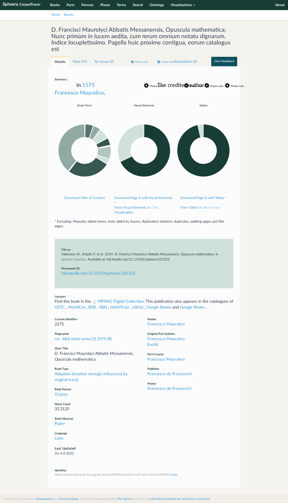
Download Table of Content (84, 198)
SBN (103, 307)
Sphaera (21, 4)
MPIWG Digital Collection (120, 302)
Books (69, 14)
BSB (92, 307)
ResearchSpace (69, 499)
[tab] (80, 61)
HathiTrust (119, 307)
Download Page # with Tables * (203, 198)
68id (66, 339)
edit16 (137, 307)
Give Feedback (224, 61)
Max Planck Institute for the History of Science (180, 499)
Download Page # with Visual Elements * (143, 200)
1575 (102, 339)
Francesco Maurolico (79, 93)
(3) (94, 339)
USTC (60, 307)
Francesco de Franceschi (169, 374)
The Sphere (124, 499)
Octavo (61, 395)
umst (76, 339)
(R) (109, 339)
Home (55, 14)
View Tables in (200, 207)
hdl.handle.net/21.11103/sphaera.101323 (98, 273)
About (280, 5)
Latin (59, 439)
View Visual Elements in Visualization (136, 210)
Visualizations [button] (181, 5)
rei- (58, 339)
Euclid (152, 345)
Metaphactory (45, 499)
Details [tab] (60, 62)
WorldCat (76, 307)
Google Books (158, 307)
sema (86, 339)
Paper (60, 424)
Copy (174, 474)
